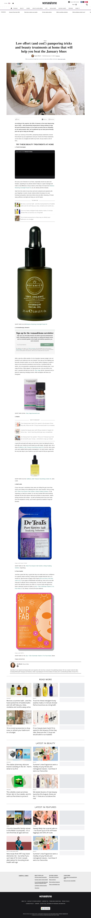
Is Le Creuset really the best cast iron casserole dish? (41, 883)
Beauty (22, 8)
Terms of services (32, 348)
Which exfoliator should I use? (78, 12)
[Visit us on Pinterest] (87, 2)
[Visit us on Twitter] (83, 2)
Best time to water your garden (30, 12)
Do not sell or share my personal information (52, 903)
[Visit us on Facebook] (81, 2)
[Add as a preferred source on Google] (45, 908)
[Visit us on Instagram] (85, 2)
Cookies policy (30, 903)
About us (24, 901)
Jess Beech (38, 56)
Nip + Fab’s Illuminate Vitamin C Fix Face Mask (38, 655)
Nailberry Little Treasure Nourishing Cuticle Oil (31, 447)
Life (46, 8)
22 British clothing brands (41, 885)
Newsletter (52, 119)
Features (58, 56)
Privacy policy (65, 901)
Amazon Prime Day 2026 (14, 12)
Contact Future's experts (34, 901)
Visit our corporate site (63, 913)
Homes (28, 8)
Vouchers (37, 888)
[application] (35, 164)
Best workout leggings (54, 882)
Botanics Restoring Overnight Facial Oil (36, 324)
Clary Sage (37, 370)
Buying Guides (62, 8)
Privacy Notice (19, 349)
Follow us (45, 119)
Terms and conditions (55, 901)
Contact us (45, 901)
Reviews (71, 8)
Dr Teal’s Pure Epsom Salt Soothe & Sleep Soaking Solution (32, 491)
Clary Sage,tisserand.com (33, 413)
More (77, 8)
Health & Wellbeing (38, 8)
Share (18, 119)
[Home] (11, 8)
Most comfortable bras (54, 884)
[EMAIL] (18, 666)
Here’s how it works (61, 59)
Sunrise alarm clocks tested (41, 879)
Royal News (53, 8)
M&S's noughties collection (62, 12)
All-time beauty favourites (41, 877)
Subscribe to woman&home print (70, 878)
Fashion (15, 8)
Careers (37, 903)
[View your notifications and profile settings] (13, 3)
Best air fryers (52, 879)
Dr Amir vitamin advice (47, 12)
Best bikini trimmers (53, 877)
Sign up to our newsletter (69, 880)
